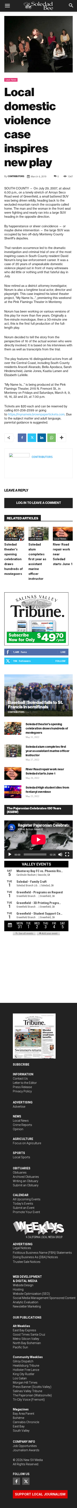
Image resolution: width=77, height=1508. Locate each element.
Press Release (22, 1087)
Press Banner (22, 1387)
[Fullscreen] (67, 854)
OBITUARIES (21, 1168)
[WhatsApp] (51, 437)
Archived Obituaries (26, 1176)
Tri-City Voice (21, 1399)
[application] (38, 839)
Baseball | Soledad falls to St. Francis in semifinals (35, 704)
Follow (60, 660)
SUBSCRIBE (21, 1064)
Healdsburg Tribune (26, 1365)
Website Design (23, 1285)
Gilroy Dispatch (23, 1361)
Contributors (16, 176)
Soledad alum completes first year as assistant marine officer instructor (48, 751)
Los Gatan (20, 1378)
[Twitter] (32, 437)
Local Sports (21, 1157)
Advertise (19, 1106)
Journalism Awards (26, 1450)
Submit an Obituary (25, 1185)
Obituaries (20, 1172)
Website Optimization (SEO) (31, 1293)
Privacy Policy (22, 1091)
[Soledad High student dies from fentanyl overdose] (12, 791)
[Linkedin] (41, 437)
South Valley (21, 1430)
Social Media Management (31, 1298)
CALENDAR (20, 1195)
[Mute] (60, 854)
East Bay (19, 1426)
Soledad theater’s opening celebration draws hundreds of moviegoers (13, 559)
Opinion (18, 1129)
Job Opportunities (25, 1446)
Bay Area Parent (23, 1413)
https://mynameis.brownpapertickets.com (36, 414)
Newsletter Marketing (27, 1306)
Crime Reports (22, 1125)
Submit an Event (23, 1208)
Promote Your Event (26, 1212)
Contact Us (20, 1078)
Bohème (18, 1418)
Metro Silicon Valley (26, 1338)
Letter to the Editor (25, 1082)
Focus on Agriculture (27, 1143)
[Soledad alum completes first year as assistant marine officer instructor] (38, 534)
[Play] (10, 854)
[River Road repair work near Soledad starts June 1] (63, 534)
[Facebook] (22, 437)
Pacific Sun (20, 1347)
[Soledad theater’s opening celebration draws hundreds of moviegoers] (14, 534)
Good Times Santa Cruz (29, 1334)
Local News (11, 79)
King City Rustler (23, 1374)
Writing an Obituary (25, 1181)
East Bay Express (24, 1330)
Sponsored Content (62, 1298)
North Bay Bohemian (27, 1343)
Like (63, 652)
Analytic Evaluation (25, 1302)
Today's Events (23, 1203)
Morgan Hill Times (25, 1382)
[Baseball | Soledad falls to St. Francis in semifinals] (38, 695)
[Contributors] (19, 463)
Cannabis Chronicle (26, 1422)
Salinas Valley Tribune (27, 1391)
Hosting (18, 1289)
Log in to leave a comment (38, 503)
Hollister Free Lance (26, 1370)
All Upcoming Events (26, 1199)
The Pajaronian (23, 1395)
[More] (61, 437)
